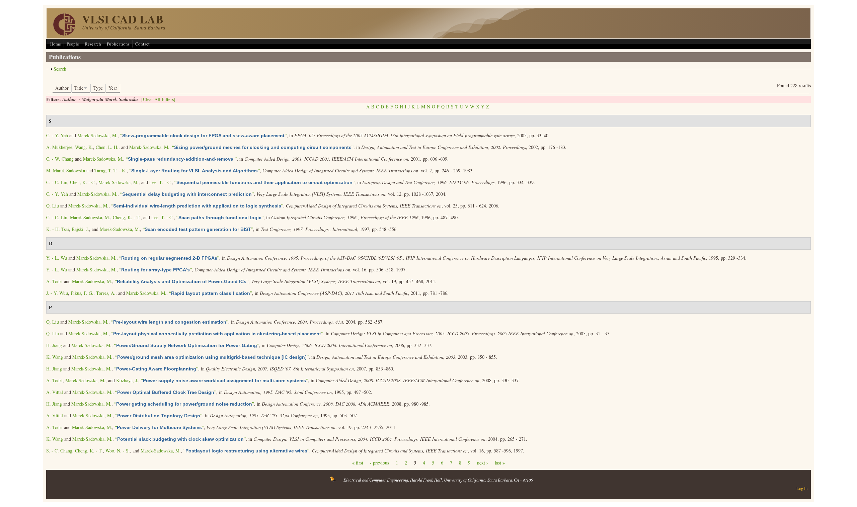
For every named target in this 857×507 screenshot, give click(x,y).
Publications (118, 44)
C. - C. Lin (56, 182)
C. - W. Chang (60, 159)
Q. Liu (52, 205)
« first (357, 462)
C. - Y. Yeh (57, 135)
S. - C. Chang (59, 450)
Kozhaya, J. (127, 380)
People (73, 44)
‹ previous (379, 462)
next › (482, 462)
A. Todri (54, 281)
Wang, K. (84, 147)
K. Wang (54, 357)
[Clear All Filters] (158, 99)
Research (93, 44)
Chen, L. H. (107, 147)
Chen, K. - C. (83, 182)
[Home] (64, 33)
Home (55, 44)
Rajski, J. (80, 229)
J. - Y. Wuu (57, 293)
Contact (142, 44)
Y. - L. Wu (56, 258)
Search (60, 69)
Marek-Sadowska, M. (97, 135)
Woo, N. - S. (117, 450)
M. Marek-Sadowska (65, 170)
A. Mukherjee (59, 147)
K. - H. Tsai (57, 229)
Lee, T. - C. (160, 182)
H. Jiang (54, 345)
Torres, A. (105, 293)
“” (203, 135)
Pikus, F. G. (82, 293)
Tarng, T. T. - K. (110, 170)
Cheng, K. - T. (127, 217)
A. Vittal (54, 392)
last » (500, 462)
